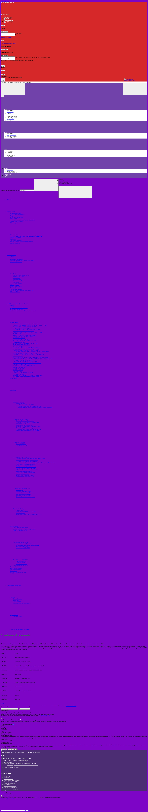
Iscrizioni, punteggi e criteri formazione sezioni (21, 241)
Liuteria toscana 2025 (21, 562)
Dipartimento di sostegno (19, 508)
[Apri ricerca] (135, 89)
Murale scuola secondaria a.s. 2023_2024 (26, 511)
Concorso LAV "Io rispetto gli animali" (25, 468)
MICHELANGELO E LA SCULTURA (23, 372)
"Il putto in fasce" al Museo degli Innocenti (26, 461)
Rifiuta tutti (13, 708)
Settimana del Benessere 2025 (23, 494)
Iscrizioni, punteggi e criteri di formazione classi (21, 290)
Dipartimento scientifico (19, 442)
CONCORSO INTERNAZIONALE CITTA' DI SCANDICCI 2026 (30, 325)
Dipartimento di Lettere (19, 402)
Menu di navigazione (87, 197)
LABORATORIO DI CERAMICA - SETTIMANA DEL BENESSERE (31, 352)
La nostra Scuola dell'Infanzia (17, 214)
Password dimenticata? (6, 37)
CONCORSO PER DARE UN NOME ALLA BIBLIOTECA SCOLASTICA (32, 358)
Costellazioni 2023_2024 (22, 445)
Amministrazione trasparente (11, 787)
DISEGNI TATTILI (18, 356)
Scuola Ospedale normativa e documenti (20, 629)
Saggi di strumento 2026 (22, 546)
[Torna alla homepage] (74, 82)
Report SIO (16, 600)
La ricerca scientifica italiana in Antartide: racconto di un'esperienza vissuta (34, 407)
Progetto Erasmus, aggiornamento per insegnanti (28, 430)
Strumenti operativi (17, 599)
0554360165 (9, 762)
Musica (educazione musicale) (20, 527)
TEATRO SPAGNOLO (19, 338)
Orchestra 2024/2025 (21, 561)
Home (60, 179)
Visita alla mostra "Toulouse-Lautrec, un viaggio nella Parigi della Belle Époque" (35, 462)
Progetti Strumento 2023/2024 (20, 565)
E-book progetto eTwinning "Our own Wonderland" (29, 429)
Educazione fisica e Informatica (23, 495)
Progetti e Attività (14, 234)
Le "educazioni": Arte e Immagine (21, 457)
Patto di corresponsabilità (16, 240)
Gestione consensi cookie (10, 786)
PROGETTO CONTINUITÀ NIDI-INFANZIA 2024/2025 (27, 236)
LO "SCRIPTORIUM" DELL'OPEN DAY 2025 (25, 361)
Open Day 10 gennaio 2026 (20, 530)
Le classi (12, 573)
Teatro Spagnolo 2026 (21, 423)
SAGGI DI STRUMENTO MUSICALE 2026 (24, 326)
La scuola (12, 597)
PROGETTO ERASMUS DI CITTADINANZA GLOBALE (28, 375)
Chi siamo (12, 256)
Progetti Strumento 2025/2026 (20, 542)
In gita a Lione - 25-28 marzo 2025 (24, 425)
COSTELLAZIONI (18, 370)
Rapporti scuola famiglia (16, 286)
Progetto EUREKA (21, 444)
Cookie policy (7, 776)
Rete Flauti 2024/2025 (21, 564)
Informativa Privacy (8, 779)
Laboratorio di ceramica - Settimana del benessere (28, 469)
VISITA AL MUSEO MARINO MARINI (23, 331)
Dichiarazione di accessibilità (11, 781)
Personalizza (4, 708)
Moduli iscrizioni (17, 601)
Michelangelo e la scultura (22, 474)
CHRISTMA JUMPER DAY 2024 (21, 364)
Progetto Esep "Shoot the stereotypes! (25, 428)
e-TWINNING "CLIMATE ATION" (22, 328)
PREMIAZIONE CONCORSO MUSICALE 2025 (25, 343)
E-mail (16, 57)
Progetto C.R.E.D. (20, 513)
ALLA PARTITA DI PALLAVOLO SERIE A (24, 340)
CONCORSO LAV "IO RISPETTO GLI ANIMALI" (26, 350)
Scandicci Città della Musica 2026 (24, 543)
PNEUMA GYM (17, 333)
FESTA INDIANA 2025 (19, 342)
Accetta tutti (24, 708)
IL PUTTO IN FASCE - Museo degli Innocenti (24, 335)
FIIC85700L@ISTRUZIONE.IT (21, 763)
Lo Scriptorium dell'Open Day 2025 (25, 404)
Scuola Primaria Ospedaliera (14, 585)
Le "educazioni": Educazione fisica (21, 488)
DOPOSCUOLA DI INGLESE (21, 275)
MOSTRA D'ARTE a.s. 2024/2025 (24, 465)
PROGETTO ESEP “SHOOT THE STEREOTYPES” (26, 377)
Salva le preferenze (12, 749)
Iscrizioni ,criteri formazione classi (18, 572)
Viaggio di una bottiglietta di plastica (25, 475)
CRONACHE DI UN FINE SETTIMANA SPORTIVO (27, 363)
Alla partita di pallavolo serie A (23, 491)
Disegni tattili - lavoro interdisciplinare (25, 472)
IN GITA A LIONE (18, 346)
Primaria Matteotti (11, 255)
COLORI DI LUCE (18, 371)
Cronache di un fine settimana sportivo (25, 497)
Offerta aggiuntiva (14, 285)
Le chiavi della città (17, 283)
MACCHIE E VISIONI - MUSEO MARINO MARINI (26, 349)
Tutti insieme (16, 282)
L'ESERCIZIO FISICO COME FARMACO (24, 336)
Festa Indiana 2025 (20, 403)
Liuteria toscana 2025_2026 (23, 548)
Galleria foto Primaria (15, 292)
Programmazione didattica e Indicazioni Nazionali (22, 260)
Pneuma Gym (19, 490)
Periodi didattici (13, 218)
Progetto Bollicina (17, 616)
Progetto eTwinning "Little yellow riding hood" (27, 422)
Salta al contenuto (5, 1)
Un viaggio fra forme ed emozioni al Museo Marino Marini (30, 458)
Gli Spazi (12, 216)
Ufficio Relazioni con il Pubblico (12, 780)
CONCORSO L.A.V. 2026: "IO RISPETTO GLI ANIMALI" (28, 332)
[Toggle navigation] (13, 89)
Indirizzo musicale (14, 526)
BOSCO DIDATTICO (18, 276)
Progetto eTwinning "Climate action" (25, 421)
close (2, 96)
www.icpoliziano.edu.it (6, 724)
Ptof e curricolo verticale (16, 262)
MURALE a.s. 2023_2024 (19, 367)
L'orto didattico (19, 510)
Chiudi (2, 66)
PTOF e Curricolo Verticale (16, 221)
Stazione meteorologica (18, 280)
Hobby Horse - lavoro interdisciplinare (25, 464)
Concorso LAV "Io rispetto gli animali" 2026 (27, 460)
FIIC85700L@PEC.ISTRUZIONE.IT (22, 765)
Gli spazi (12, 257)
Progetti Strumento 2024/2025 (20, 559)
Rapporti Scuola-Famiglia (16, 237)
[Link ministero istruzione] (7, 2)
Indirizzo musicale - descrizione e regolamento (24, 529)
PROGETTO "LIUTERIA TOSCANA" (23, 360)
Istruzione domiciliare (18, 631)
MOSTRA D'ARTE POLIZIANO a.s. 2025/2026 (25, 324)
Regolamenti (13, 566)
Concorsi (15, 617)
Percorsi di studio (63, 181)
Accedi (2, 25)
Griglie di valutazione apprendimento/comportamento (23, 310)
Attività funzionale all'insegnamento (21, 603)
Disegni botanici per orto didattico (24, 471)
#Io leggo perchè (17, 279)
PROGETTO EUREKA (19, 374)
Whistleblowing (7, 784)
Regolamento (13, 239)
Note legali (6, 777)
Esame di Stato (13, 571)
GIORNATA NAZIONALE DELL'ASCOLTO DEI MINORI (28, 354)
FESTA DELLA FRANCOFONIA (21, 345)
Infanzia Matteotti (63, 182)
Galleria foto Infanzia (15, 243)
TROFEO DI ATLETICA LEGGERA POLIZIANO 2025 (27, 347)
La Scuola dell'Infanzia (15, 213)
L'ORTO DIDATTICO (18, 368)
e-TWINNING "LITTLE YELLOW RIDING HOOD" (26, 329)
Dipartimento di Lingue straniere (21, 419)
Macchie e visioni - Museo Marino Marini (26, 467)
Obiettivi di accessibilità (9, 783)
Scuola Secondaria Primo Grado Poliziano (17, 303)
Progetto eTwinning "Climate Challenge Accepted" (28, 426)
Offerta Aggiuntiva (14, 222)
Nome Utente (18, 33)
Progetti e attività (14, 273)
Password (17, 35)
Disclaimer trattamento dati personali (9, 798)
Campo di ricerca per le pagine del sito (10, 190)
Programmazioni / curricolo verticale (19, 308)
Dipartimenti (13, 390)
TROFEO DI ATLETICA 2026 (20, 339)
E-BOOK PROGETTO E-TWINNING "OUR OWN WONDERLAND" (31, 357)
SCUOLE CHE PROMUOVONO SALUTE (24, 365)
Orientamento (13, 378)
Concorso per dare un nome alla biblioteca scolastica (28, 406)
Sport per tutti (16, 278)
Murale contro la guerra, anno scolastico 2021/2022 (28, 514)
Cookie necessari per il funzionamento (10, 719)
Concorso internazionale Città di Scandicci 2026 (27, 545)
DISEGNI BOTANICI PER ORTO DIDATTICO (25, 353)
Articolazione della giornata (16, 217)
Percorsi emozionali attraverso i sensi (25, 476)
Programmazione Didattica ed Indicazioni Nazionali (22, 220)
